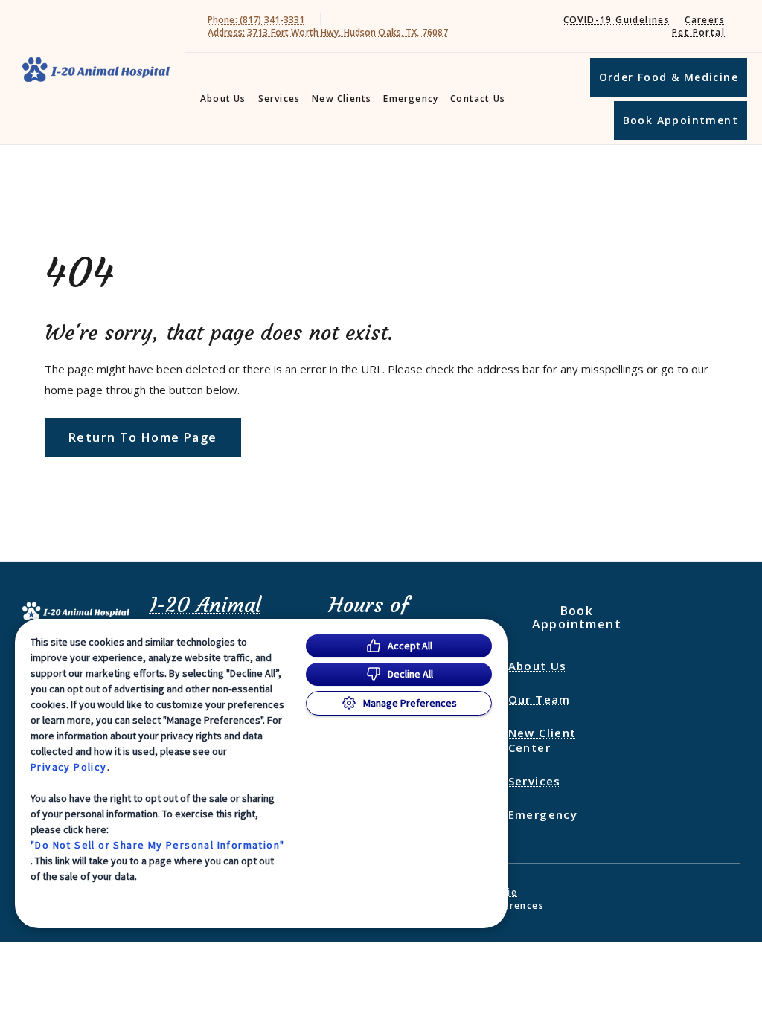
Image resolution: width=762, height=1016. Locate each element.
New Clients (341, 98)
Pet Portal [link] (698, 32)
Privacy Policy (69, 767)
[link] (96, 69)
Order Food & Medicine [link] (668, 77)
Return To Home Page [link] (142, 437)
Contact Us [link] (477, 98)
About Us (223, 98)
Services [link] (279, 98)
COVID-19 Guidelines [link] (616, 19)
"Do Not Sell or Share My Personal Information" (157, 845)
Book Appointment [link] (680, 120)
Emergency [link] (410, 98)
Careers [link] (705, 19)
